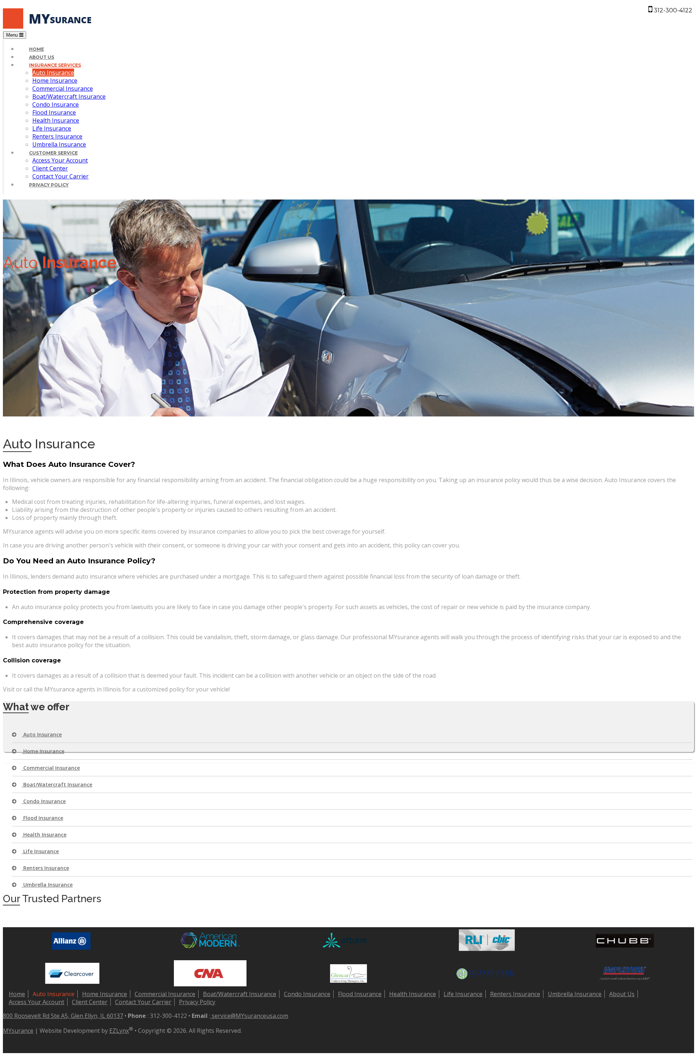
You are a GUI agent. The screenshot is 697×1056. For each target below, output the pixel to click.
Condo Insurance (55, 104)
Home (36, 49)
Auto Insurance (53, 73)
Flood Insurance (54, 112)
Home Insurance (54, 81)
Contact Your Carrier (60, 176)
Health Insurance (55, 120)
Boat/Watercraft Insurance (69, 96)
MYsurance (18, 1031)
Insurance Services (55, 65)
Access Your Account (60, 160)
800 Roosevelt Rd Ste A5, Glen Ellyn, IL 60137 (63, 1016)
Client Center (50, 168)
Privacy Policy (49, 185)
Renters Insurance (57, 136)
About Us (41, 57)
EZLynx (119, 1031)
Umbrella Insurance (59, 144)
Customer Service (53, 153)
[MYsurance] (49, 26)
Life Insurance (51, 128)
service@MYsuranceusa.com (249, 1016)
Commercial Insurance (62, 89)
